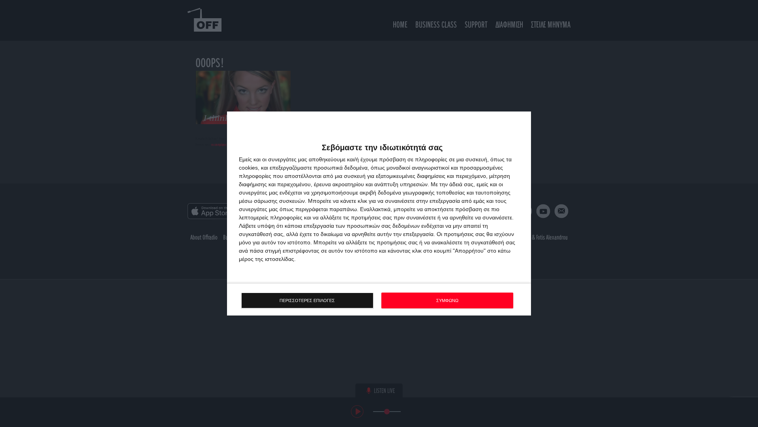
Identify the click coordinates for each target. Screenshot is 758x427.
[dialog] (379, 213)
